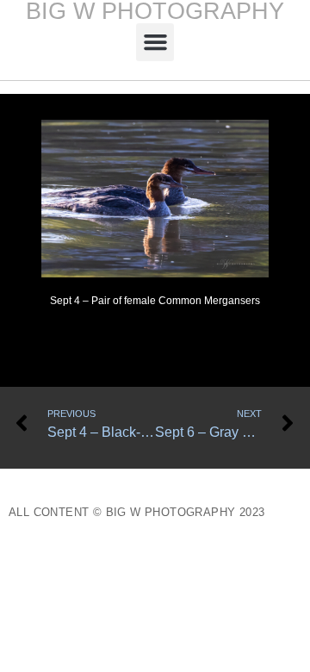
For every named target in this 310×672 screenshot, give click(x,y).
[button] (155, 42)
